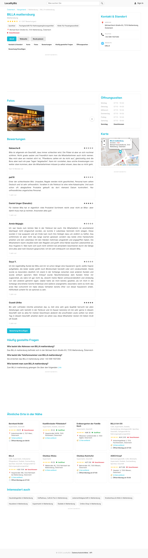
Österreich (11, 10)
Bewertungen (47, 44)
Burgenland (21, 10)
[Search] (102, 3)
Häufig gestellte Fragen (64, 44)
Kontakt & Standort (16, 44)
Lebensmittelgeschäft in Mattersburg (86, 498)
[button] (121, 152)
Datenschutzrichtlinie (80, 553)
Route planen (38, 39)
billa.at (107, 46)
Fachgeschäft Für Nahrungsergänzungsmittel (36, 26)
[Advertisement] (51, 72)
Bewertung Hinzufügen (17, 49)
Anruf (11, 39)
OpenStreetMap (134, 165)
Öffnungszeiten (82, 44)
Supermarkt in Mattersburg (42, 504)
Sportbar (12, 26)
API (90, 553)
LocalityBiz (11, 3)
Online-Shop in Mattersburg (90, 504)
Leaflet (124, 165)
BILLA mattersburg (116, 141)
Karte (28, 44)
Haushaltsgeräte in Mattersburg (21, 498)
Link (60, 367)
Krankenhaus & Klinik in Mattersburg (118, 498)
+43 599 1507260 (112, 37)
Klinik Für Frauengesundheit (67, 26)
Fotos (36, 44)
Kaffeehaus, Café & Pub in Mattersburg (52, 498)
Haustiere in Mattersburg (18, 504)
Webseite (23, 39)
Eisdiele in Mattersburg (66, 504)
